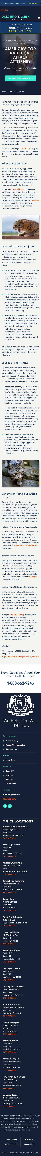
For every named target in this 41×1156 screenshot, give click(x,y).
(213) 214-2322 (9, 998)
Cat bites (35, 200)
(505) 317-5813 (9, 838)
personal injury (17, 614)
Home (4, 92)
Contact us (25, 148)
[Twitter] (10, 806)
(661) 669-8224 (9, 892)
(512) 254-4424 (9, 1106)
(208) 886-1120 (9, 910)
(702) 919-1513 (9, 980)
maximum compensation (26, 545)
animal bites (18, 189)
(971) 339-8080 (9, 1070)
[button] (39, 17)
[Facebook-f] (5, 806)
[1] (31, 185)
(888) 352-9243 (9, 799)
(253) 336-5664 (9, 1034)
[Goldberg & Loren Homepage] (16, 17)
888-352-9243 (20, 28)
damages (33, 576)
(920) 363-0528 (9, 874)
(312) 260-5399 (9, 961)
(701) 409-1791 (9, 925)
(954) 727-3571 (9, 1016)
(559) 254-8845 (9, 943)
